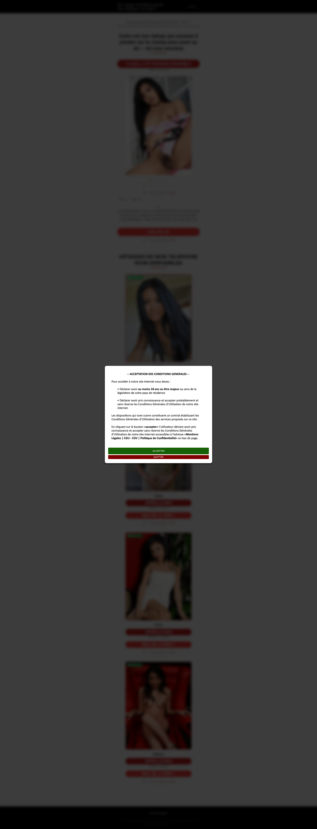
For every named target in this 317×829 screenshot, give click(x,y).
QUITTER (158, 457)
